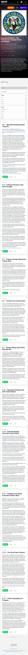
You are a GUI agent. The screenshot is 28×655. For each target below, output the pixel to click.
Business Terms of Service (17, 651)
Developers (4, 650)
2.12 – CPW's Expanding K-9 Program (12, 599)
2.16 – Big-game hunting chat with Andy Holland (13, 391)
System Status (10, 650)
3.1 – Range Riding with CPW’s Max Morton (13, 348)
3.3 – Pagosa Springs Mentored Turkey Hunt (14, 260)
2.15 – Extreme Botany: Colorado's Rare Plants (10, 432)
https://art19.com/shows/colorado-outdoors (11, 173)
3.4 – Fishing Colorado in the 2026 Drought (12, 186)
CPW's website (11, 166)
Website (2, 53)
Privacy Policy (15, 650)
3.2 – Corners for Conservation (13, 301)
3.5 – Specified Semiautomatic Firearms (13, 125)
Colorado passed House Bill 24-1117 (13, 442)
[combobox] (3, 84)
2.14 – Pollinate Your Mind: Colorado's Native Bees (12, 494)
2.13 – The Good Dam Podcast (13, 552)
